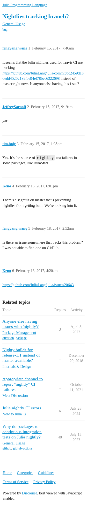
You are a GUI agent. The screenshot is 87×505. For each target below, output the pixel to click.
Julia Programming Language (24, 5)
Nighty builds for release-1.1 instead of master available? (21, 355)
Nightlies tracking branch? (35, 16)
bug (4, 29)
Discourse (29, 493)
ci (25, 414)
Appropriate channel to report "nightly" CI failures (22, 384)
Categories (25, 473)
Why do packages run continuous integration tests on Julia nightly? (22, 431)
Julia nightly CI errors (21, 408)
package (21, 338)
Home (7, 473)
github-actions (22, 448)
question (8, 338)
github (6, 448)
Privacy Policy (44, 482)
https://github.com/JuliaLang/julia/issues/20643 (38, 285)
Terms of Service (16, 482)
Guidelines (46, 473)
